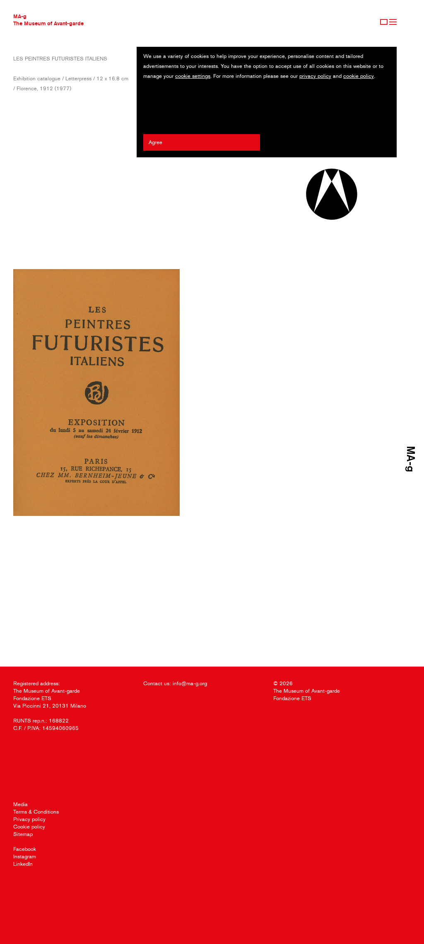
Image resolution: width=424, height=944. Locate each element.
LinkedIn (23, 864)
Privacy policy (29, 819)
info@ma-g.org (190, 683)
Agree (155, 142)
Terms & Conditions (36, 812)
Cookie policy (29, 827)
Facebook (24, 849)
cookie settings (192, 76)
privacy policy (315, 76)
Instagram (24, 856)
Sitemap (23, 834)
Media (20, 804)
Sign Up (384, 22)
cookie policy (358, 76)
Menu (393, 22)
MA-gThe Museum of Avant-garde (48, 19)
